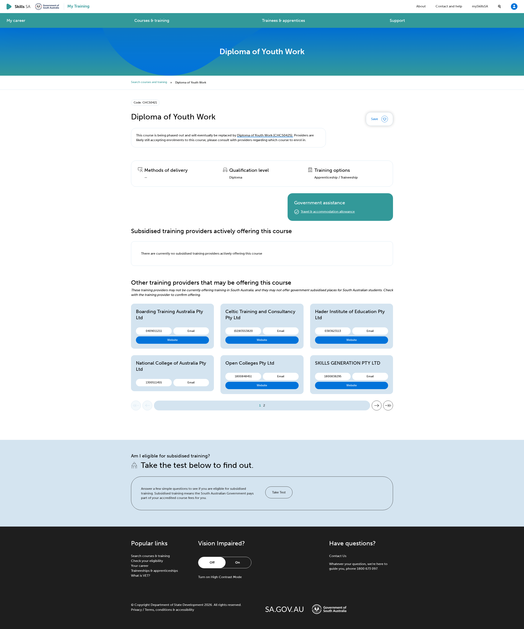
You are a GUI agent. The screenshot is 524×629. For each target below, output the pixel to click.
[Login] (514, 6)
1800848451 (243, 376)
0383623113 (333, 331)
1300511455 (154, 382)
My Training (78, 6)
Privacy (136, 610)
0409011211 (154, 331)
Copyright (142, 605)
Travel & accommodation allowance (328, 211)
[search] (499, 6)
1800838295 (332, 376)
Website (172, 340)
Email (191, 331)
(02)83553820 (243, 331)
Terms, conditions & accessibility (169, 610)
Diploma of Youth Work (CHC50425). (265, 135)
